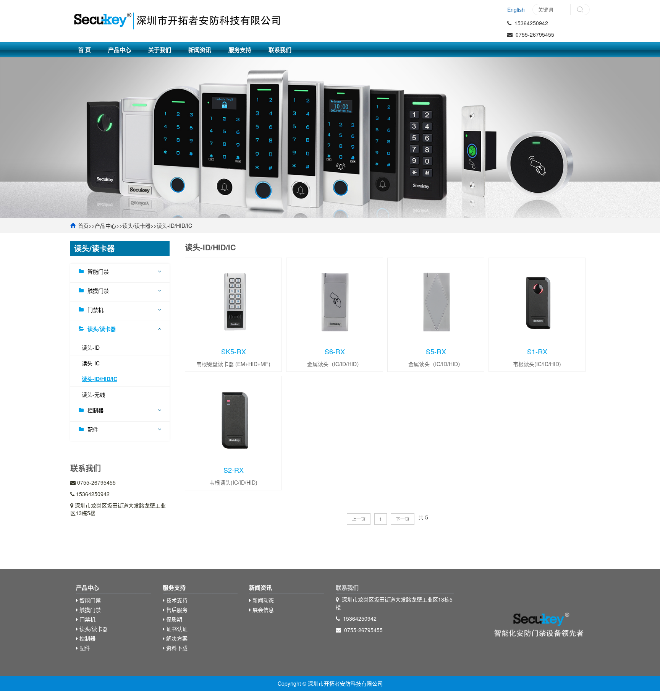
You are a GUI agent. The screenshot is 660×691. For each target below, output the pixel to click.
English (516, 9)
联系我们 (280, 49)
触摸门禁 (98, 290)
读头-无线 (93, 394)
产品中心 (119, 49)
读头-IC (91, 363)
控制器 (95, 410)
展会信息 (262, 609)
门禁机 (95, 309)
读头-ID (91, 347)
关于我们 (159, 49)
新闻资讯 (199, 49)
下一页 (402, 519)
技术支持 (176, 600)
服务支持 (239, 49)
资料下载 (176, 648)
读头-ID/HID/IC (174, 225)
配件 (92, 429)
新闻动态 (262, 600)
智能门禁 (98, 271)
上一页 (359, 519)
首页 (83, 225)
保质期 (173, 619)
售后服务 (176, 609)
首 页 (84, 49)
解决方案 (176, 638)
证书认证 (176, 629)
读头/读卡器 (136, 225)
